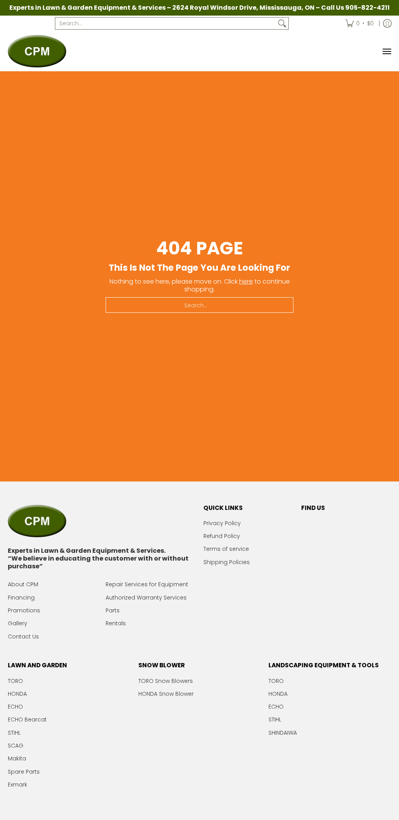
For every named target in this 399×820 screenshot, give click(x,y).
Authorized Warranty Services (146, 597)
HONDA (17, 694)
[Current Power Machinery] (37, 51)
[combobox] (165, 23)
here (246, 281)
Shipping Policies (226, 562)
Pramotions (24, 610)
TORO (15, 681)
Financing (21, 597)
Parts (113, 610)
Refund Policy (221, 536)
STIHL (14, 733)
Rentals (116, 623)
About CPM (23, 584)
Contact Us (23, 636)
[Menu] (386, 51)
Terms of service (226, 549)
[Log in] (387, 23)
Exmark (17, 784)
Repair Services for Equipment (147, 584)
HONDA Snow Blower (166, 694)
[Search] (282, 23)
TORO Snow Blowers (165, 681)
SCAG (15, 745)
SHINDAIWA (282, 733)
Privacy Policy (222, 523)
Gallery (17, 623)
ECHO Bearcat (27, 719)
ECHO (15, 707)
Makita (17, 758)
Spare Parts (24, 772)
